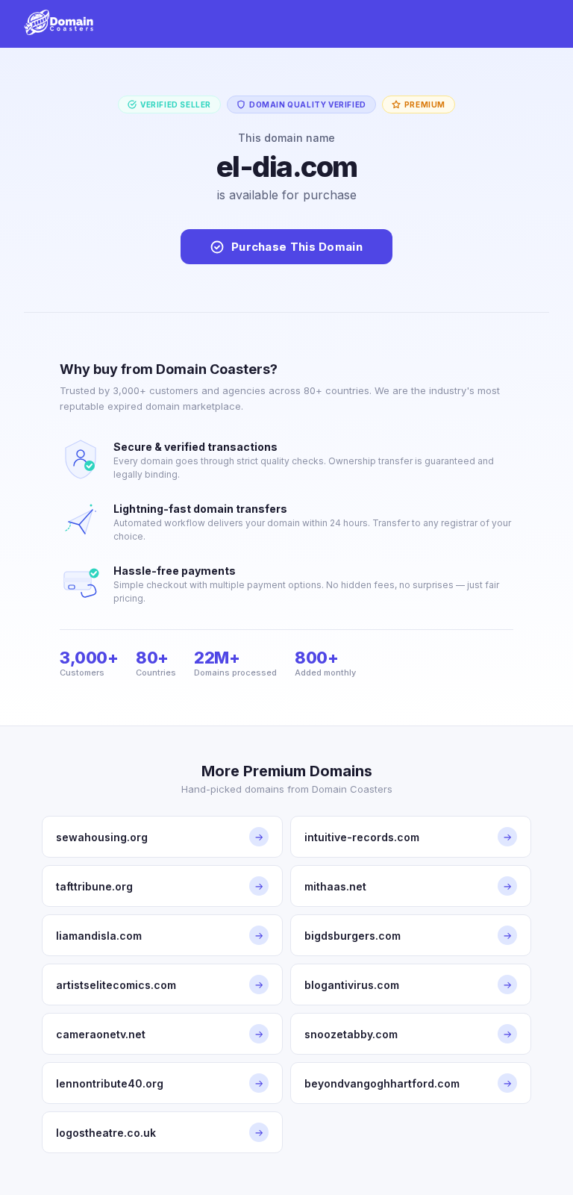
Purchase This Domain (297, 247)
